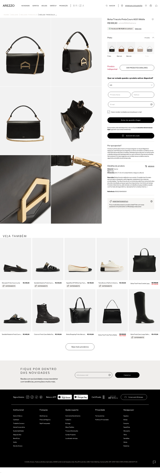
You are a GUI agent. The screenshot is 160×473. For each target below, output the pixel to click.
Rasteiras (126, 446)
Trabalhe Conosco (18, 423)
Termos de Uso (99, 416)
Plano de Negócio (45, 419)
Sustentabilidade (18, 431)
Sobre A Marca (17, 416)
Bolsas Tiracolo (29, 14)
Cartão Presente (70, 434)
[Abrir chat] (154, 462)
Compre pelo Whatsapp (135, 397)
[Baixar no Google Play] (81, 397)
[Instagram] (27, 397)
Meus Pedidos (69, 427)
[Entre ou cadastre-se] (151, 6)
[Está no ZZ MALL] (113, 397)
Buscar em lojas (133, 136)
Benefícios (16, 438)
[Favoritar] (152, 19)
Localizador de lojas (71, 438)
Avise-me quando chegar (131, 120)
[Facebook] (32, 397)
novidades (25, 5)
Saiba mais (138, 28)
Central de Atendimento (72, 416)
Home (6, 14)
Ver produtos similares (137, 68)
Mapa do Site (17, 434)
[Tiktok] (36, 397)
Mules (125, 442)
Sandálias (126, 438)
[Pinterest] (41, 397)
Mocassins (126, 431)
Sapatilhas (126, 427)
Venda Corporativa (19, 427)
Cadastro (68, 419)
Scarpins (126, 423)
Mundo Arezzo (17, 446)
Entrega (67, 423)
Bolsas (44, 5)
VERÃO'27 (53, 5)
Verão (15, 442)
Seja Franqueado (45, 423)
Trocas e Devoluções (71, 431)
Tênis (125, 434)
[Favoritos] (146, 6)
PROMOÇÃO (63, 5)
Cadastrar (127, 375)
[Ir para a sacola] (156, 6)
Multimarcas (43, 416)
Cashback (16, 419)
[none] (109, 375)
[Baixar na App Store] (65, 397)
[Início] (8, 6)
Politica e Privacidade (102, 419)
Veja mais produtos (80, 347)
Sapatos (35, 5)
